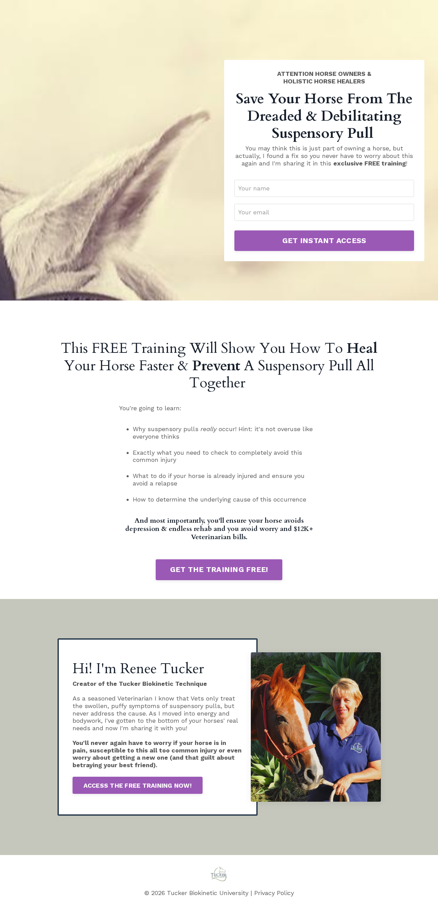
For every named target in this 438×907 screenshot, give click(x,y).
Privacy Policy (274, 892)
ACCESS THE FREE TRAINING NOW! (137, 785)
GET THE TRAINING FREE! (219, 569)
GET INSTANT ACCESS (324, 240)
